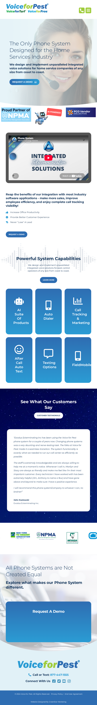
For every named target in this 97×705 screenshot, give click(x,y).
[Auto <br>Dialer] (48, 305)
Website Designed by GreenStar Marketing (48, 702)
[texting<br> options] (48, 353)
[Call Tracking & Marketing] (78, 301)
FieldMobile (82, 365)
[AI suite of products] (19, 301)
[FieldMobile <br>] (78, 356)
